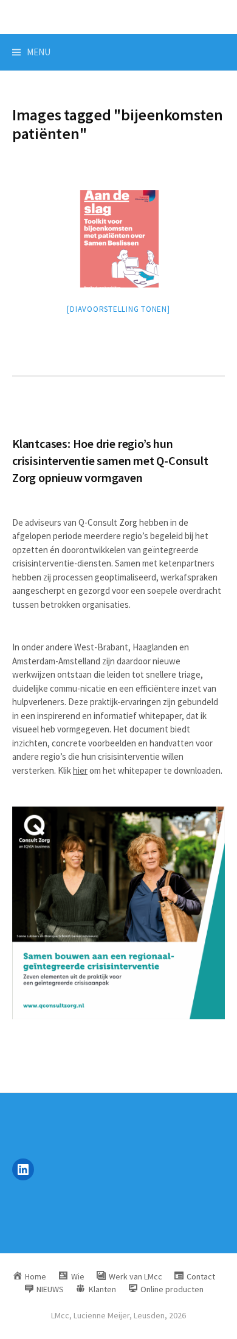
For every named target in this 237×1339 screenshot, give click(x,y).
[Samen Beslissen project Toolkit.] (118, 238)
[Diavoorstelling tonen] (118, 309)
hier (80, 770)
